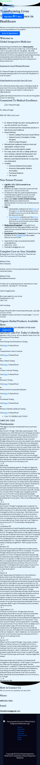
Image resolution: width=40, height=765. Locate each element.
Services (21, 733)
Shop (20, 739)
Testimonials (22, 735)
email (17, 211)
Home (20, 727)
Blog (19, 737)
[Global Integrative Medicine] (8, 9)
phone (34, 209)
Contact (21, 731)
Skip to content (6, 1)
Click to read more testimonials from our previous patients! (18, 428)
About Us (21, 729)
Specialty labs (14, 217)
